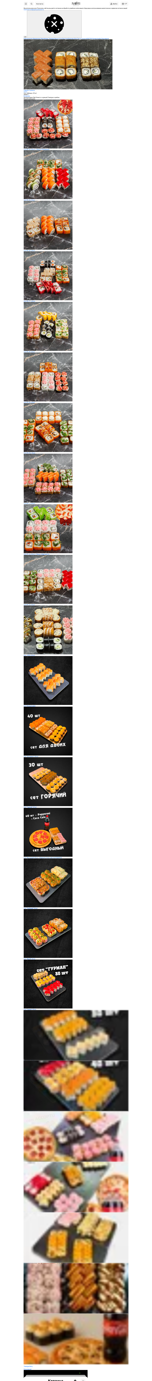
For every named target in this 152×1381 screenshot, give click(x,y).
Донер (94, 38)
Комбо (99, 38)
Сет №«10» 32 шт (29, 453)
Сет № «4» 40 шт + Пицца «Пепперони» (37, 149)
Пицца (56, 38)
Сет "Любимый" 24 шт (31, 908)
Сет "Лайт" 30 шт (29, 1060)
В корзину (27, 96)
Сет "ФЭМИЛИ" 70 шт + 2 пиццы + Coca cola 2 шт (39, 1212)
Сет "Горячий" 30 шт (30, 807)
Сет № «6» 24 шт (29, 250)
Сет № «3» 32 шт (29, 605)
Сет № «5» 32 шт (29, 200)
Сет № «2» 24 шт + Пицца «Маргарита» (37, 554)
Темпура (51, 38)
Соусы (83, 38)
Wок (75, 38)
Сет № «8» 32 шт (29, 352)
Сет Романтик (28, 1363)
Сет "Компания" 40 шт (31, 1110)
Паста (79, 38)
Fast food (65, 38)
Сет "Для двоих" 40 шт (31, 756)
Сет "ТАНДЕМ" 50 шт (31, 1262)
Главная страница (29, 90)
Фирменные (37, 38)
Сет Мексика (28, 1313)
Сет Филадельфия (29, 706)
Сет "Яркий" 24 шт (29, 959)
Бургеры (71, 38)
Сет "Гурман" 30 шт (30, 1009)
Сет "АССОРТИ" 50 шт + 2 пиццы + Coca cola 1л (39, 1161)
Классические (28, 38)
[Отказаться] (54, 24)
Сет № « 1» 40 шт (29, 503)
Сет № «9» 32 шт (29, 402)
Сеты (60, 38)
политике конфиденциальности (34, 9)
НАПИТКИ (89, 38)
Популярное (105, 38)
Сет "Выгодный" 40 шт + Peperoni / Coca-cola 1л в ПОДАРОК (43, 857)
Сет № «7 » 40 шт (29, 301)
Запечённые (44, 38)
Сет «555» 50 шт (29, 655)
